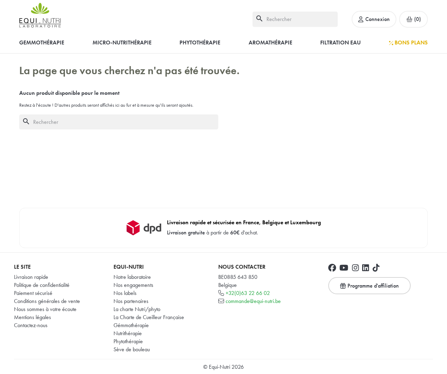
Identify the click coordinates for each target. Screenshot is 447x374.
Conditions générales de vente (47, 301)
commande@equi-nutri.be (253, 301)
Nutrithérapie (127, 333)
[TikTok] (376, 267)
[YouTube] (343, 267)
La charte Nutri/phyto (136, 309)
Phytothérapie (128, 341)
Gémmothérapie (131, 325)
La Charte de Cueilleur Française (148, 317)
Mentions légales (32, 317)
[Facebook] (332, 267)
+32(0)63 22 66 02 (248, 293)
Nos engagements (133, 285)
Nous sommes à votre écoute (45, 309)
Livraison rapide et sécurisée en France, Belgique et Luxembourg (244, 222)
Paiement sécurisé (33, 293)
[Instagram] (355, 267)
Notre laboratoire (132, 277)
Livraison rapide (31, 277)
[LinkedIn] (365, 267)
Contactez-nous (30, 325)
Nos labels (125, 293)
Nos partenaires (130, 301)
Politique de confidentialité (41, 285)
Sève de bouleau (131, 349)
